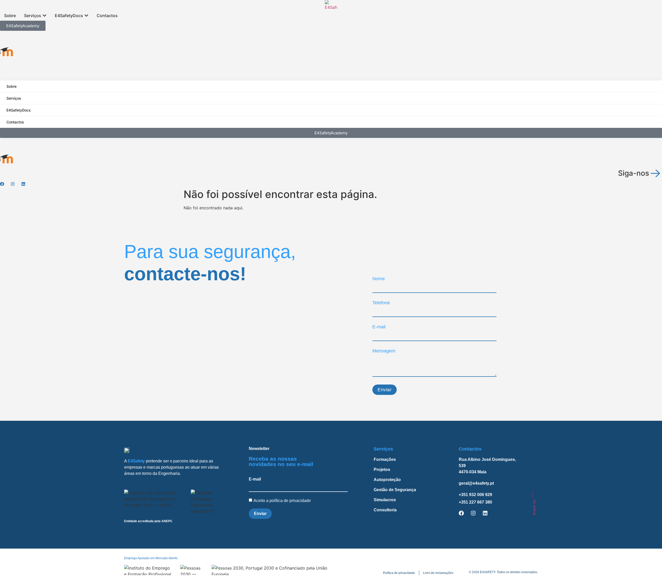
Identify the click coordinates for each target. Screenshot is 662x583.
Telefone (381, 303)
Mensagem (383, 351)
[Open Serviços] (44, 15)
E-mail (379, 327)
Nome (378, 279)
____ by (535, 503)
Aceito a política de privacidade (282, 500)
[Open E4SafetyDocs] (86, 15)
